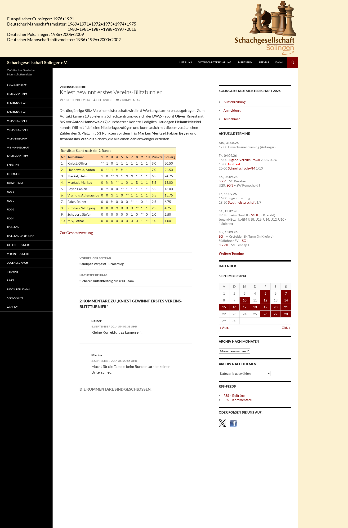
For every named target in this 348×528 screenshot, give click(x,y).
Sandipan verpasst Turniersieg (102, 261)
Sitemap (264, 62)
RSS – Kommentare (237, 400)
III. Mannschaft (17, 103)
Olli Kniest (104, 100)
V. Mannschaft (17, 120)
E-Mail (279, 62)
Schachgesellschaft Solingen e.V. (37, 62)
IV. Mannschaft (17, 111)
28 (286, 314)
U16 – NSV (13, 227)
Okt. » (286, 328)
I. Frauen (13, 165)
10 (244, 300)
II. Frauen (13, 173)
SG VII (223, 245)
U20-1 (10, 191)
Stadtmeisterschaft (242, 202)
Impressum (244, 62)
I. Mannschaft (16, 85)
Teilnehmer (231, 119)
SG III (246, 241)
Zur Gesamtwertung (76, 232)
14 (286, 300)
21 (286, 307)
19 (265, 307)
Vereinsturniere (73, 87)
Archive (12, 307)
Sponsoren (15, 298)
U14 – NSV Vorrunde (20, 236)
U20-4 (10, 218)
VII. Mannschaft (18, 138)
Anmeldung (232, 110)
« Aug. (224, 328)
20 (275, 307)
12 (265, 300)
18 (255, 307)
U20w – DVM (15, 182)
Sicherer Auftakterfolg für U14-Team (107, 278)
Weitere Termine (231, 253)
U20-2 (10, 200)
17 (244, 307)
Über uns (185, 62)
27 (275, 314)
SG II (254, 215)
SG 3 (230, 185)
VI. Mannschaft (17, 129)
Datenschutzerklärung (214, 62)
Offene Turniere (18, 244)
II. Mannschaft (17, 94)
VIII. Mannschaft (18, 147)
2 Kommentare (131, 100)
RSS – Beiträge (234, 395)
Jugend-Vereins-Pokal (244, 160)
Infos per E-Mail (19, 289)
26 (265, 314)
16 (234, 307)
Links (10, 280)
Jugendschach (17, 262)
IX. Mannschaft (17, 156)
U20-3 (10, 209)
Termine (12, 271)
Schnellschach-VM (241, 168)
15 (224, 307)
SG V (222, 181)
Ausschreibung (234, 102)
